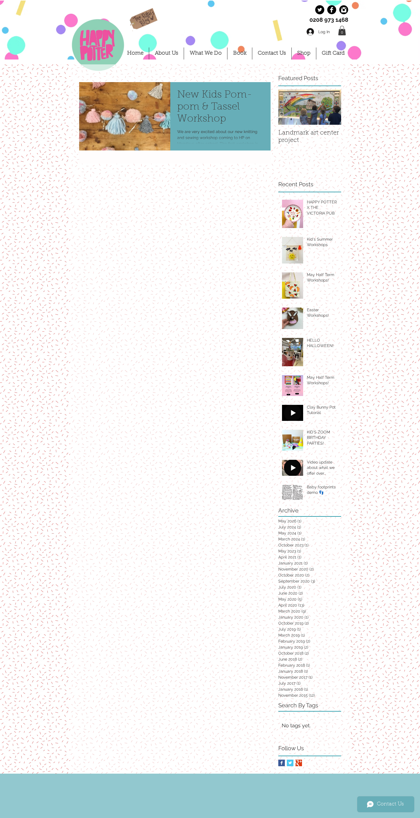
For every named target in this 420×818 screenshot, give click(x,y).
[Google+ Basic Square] (298, 763)
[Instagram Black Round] (343, 9)
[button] (342, 30)
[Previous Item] (287, 107)
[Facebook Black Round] (331, 9)
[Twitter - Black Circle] (319, 9)
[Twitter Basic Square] (290, 763)
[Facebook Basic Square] (281, 763)
